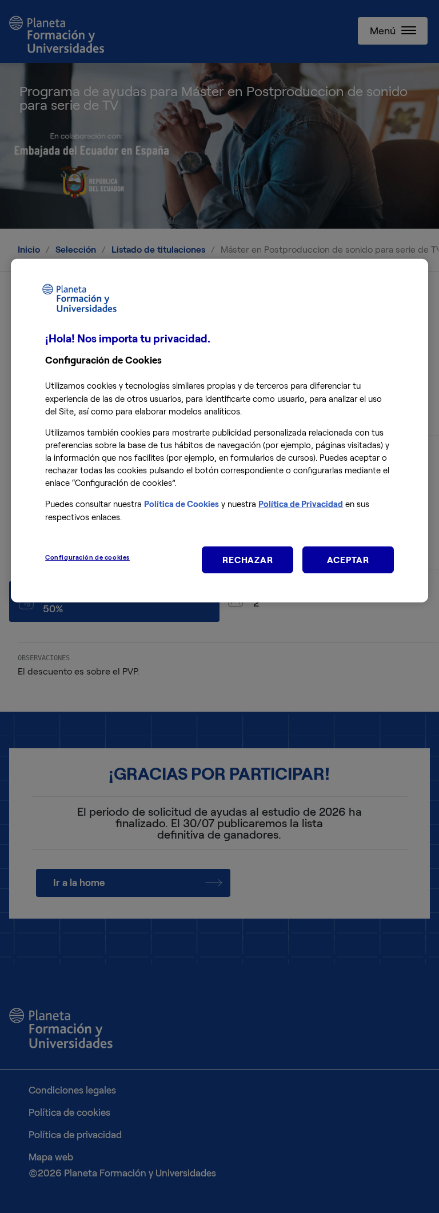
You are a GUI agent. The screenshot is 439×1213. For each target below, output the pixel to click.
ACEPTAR (348, 559)
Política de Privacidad (300, 504)
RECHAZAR (247, 559)
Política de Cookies (181, 504)
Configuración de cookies (87, 556)
